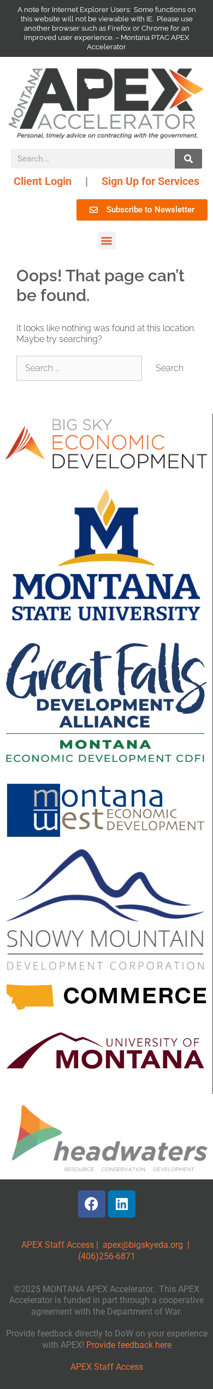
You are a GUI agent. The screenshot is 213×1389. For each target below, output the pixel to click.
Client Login (43, 181)
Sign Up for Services (150, 181)
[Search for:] (80, 368)
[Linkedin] (121, 1204)
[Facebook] (91, 1204)
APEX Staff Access (57, 1245)
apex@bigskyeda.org (143, 1245)
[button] (107, 240)
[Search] (188, 159)
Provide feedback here (128, 1345)
